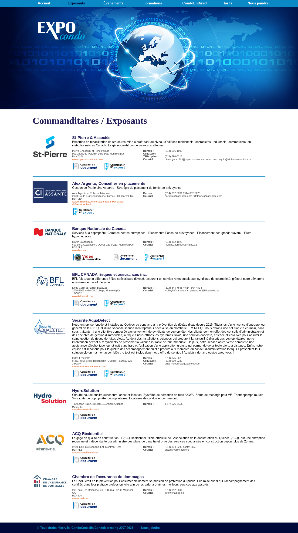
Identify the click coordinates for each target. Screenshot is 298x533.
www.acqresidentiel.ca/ (85, 452)
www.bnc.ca (79, 250)
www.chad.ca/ (80, 498)
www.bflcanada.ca (82, 296)
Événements (113, 3)
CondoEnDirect (194, 3)
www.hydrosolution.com (85, 409)
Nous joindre (257, 3)
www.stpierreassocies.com (87, 159)
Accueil (44, 3)
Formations (152, 3)
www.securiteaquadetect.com (88, 366)
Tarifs (227, 3)
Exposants (76, 3)
